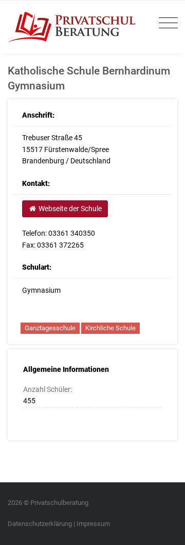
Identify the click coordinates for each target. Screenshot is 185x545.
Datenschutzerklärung (40, 524)
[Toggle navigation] (166, 23)
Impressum (93, 524)
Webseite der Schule (69, 208)
